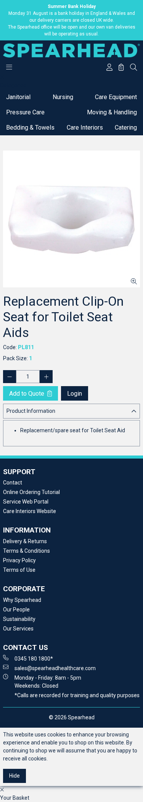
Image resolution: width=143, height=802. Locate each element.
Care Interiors (85, 127)
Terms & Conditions (26, 551)
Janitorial (18, 97)
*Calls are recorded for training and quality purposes (77, 695)
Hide (14, 776)
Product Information (30, 411)
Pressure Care (25, 112)
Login (74, 393)
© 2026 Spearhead (72, 717)
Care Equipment (116, 97)
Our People (16, 609)
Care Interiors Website (29, 511)
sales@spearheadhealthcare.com (55, 668)
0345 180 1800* (33, 659)
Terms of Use (19, 570)
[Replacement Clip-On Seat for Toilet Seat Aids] (71, 219)
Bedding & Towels (30, 127)
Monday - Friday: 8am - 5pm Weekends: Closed (47, 682)
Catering (126, 127)
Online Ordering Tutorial (31, 492)
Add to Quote (27, 393)
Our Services (18, 629)
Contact (12, 483)
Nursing (63, 97)
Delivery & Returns (25, 541)
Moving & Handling (112, 112)
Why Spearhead (22, 600)
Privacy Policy (19, 560)
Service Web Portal (25, 502)
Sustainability (19, 619)
